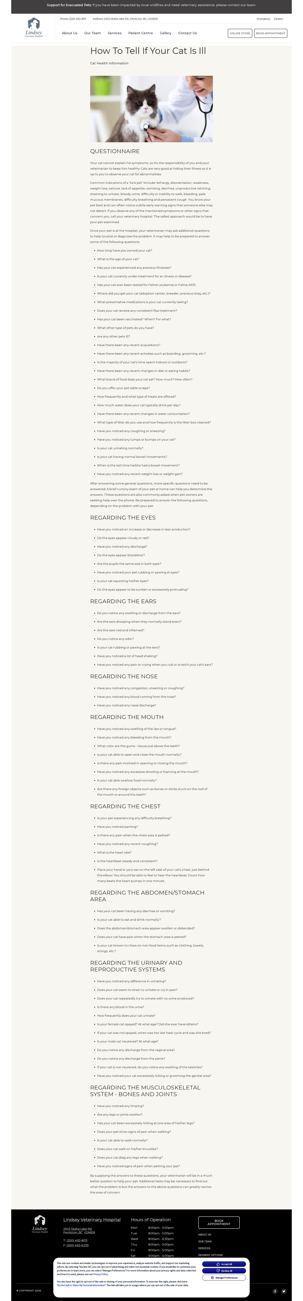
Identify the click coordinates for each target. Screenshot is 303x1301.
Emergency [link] (263, 19)
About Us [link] (69, 33)
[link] (33, 27)
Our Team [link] (92, 33)
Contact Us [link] (187, 33)
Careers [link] (278, 19)
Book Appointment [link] (270, 33)
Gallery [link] (165, 33)
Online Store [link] (240, 33)
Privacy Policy (100, 1274)
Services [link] (114, 33)
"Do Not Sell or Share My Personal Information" (81, 1285)
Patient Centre (140, 33)
